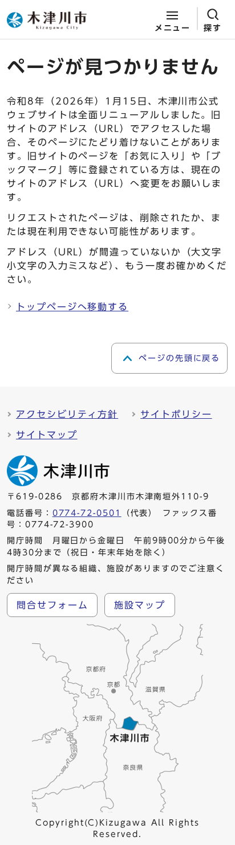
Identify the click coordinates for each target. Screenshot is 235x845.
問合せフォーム (52, 605)
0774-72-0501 (86, 513)
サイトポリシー (176, 414)
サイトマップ (47, 434)
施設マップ (139, 605)
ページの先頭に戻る (179, 358)
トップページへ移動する (72, 306)
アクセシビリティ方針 (67, 414)
